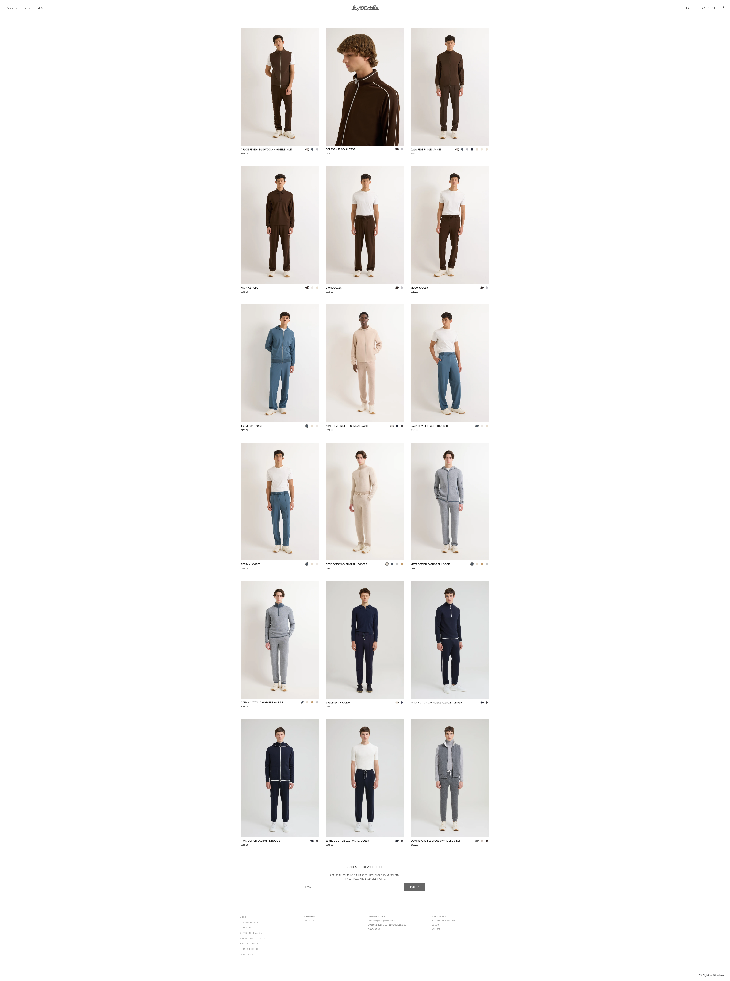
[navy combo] (397, 426)
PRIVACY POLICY (247, 955)
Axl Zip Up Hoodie (252, 426)
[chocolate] (307, 287)
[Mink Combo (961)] (280, 87)
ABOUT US (244, 917)
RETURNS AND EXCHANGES (252, 939)
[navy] (402, 702)
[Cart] (723, 8)
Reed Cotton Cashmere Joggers (346, 565)
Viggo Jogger (419, 288)
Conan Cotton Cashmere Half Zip (262, 703)
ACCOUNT (709, 8)
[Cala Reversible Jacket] (450, 87)
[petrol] (312, 149)
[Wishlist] (313, 34)
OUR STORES (246, 928)
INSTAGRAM (309, 917)
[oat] (317, 287)
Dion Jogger (334, 288)
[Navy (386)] (365, 640)
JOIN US (414, 887)
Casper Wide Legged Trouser (429, 426)
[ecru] (312, 287)
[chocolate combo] (397, 149)
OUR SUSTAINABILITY (249, 923)
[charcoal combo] (402, 426)
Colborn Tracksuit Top (340, 150)
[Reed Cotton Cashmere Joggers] (365, 502)
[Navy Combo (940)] (450, 640)
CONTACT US (374, 929)
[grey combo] (477, 841)
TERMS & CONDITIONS (250, 949)
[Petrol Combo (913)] (450, 502)
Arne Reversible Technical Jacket (348, 426)
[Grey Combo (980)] (450, 778)
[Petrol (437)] (280, 363)
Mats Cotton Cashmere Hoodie (430, 565)
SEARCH (690, 8)
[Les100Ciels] (365, 7)
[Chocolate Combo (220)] (365, 87)
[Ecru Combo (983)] (365, 363)
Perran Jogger (250, 565)
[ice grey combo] (317, 149)
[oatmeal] (397, 702)
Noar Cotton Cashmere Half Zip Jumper (436, 703)
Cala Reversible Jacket (426, 150)
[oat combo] (487, 149)
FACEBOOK (309, 921)
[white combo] (482, 149)
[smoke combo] (397, 564)
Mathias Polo (249, 288)
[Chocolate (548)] (280, 225)
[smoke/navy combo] (472, 149)
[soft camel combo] (402, 564)
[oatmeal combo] (477, 149)
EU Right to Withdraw (711, 975)
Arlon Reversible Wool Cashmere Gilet (266, 150)
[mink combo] (307, 149)
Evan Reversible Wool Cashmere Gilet (435, 841)
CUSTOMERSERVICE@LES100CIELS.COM (387, 925)
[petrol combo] (392, 564)
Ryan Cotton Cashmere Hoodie (260, 841)
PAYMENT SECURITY (249, 944)
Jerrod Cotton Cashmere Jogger (347, 841)
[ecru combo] (392, 426)
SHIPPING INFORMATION (251, 933)
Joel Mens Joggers (338, 703)
